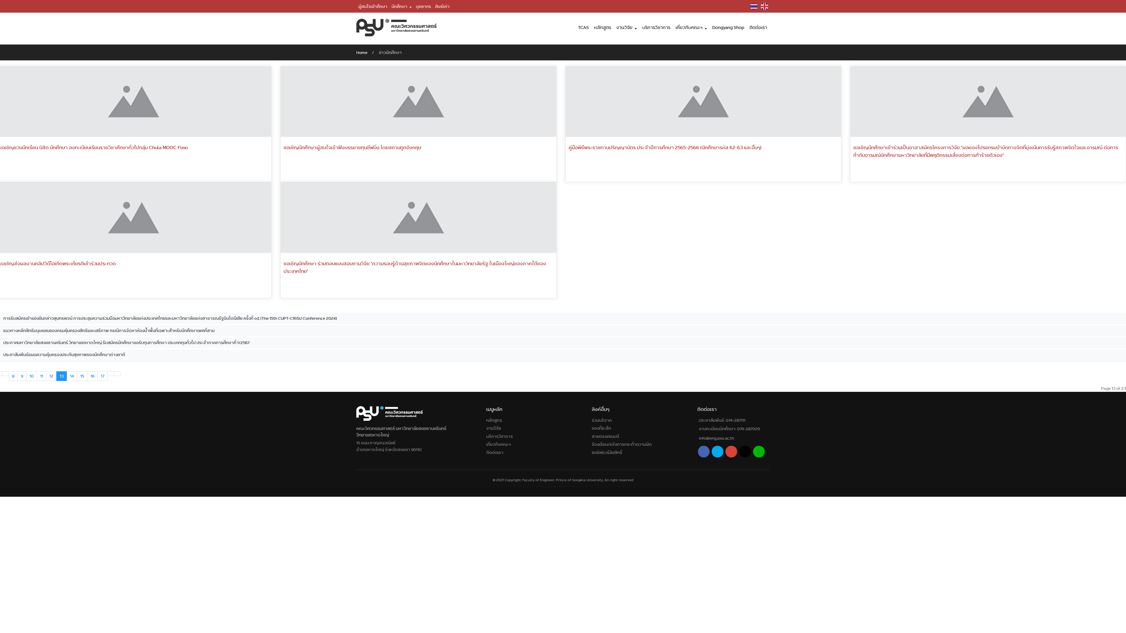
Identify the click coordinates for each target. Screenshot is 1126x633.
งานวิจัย (493, 428)
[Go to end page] (117, 373)
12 (51, 376)
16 (92, 376)
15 (82, 376)
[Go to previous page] (5, 373)
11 (41, 376)
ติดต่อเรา (494, 452)
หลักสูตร (494, 420)
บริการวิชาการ (499, 436)
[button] (401, 6)
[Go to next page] (110, 373)
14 (72, 376)
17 (102, 376)
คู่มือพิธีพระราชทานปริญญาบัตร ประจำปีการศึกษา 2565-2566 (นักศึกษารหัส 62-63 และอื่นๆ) (665, 147)
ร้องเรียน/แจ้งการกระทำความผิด (622, 444)
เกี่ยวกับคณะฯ (498, 444)
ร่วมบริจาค (602, 420)
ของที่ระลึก (601, 428)
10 (32, 376)
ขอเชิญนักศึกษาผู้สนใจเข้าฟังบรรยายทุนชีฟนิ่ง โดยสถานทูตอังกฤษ (352, 147)
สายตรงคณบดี (605, 436)
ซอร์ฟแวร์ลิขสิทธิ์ (607, 452)
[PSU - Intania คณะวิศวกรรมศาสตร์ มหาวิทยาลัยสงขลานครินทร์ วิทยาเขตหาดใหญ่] (396, 27)
